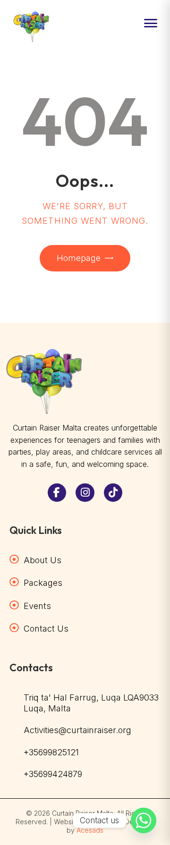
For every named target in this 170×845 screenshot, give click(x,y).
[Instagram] (85, 492)
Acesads (89, 830)
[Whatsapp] (143, 820)
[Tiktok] (113, 492)
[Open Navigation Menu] (150, 23)
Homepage (79, 258)
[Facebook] (57, 492)
